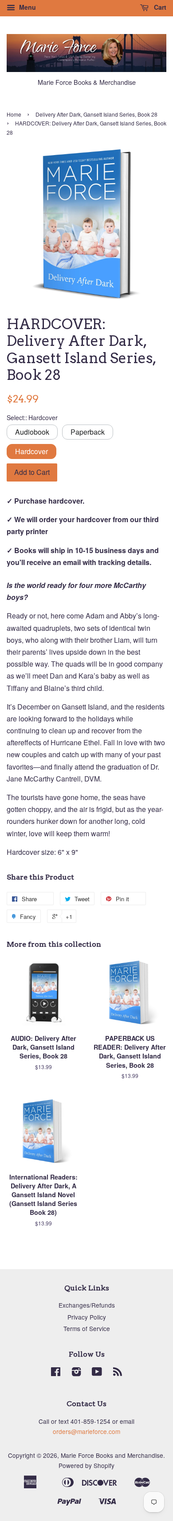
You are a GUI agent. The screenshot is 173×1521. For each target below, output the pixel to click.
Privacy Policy (86, 1316)
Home (14, 114)
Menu (26, 7)
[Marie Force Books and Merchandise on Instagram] (76, 1373)
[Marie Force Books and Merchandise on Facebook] (56, 1373)
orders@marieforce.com (86, 1431)
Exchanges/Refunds (87, 1305)
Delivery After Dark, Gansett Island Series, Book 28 (96, 114)
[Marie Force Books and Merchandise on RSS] (117, 1373)
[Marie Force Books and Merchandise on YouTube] (97, 1373)
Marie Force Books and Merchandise (112, 1455)
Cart (159, 7)
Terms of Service (86, 1328)
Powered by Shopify (86, 1465)
